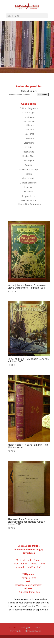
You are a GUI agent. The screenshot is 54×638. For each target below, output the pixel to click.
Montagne (29, 160)
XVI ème (30, 138)
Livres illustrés (29, 117)
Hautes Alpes (28, 156)
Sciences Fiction (28, 200)
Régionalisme (28, 196)
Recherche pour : (29, 91)
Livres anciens (29, 121)
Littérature (29, 142)
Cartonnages (28, 112)
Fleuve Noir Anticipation (29, 204)
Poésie (28, 147)
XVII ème (30, 133)
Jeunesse (28, 187)
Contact (37, 627)
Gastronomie (28, 178)
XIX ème (30, 125)
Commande (15, 631)
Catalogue (25, 627)
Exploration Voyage (28, 169)
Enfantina (28, 191)
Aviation (29, 165)
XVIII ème (29, 129)
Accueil (12, 627)
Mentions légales (33, 631)
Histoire (28, 173)
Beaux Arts (28, 151)
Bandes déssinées (29, 182)
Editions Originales (29, 108)
